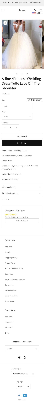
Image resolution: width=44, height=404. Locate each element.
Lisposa (24, 399)
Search (7, 252)
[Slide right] (27, 73)
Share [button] (7, 199)
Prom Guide (9, 301)
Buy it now (22, 143)
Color (4, 112)
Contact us (9, 285)
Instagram (9, 322)
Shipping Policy (11, 257)
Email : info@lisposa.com (15, 279)
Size (21, 100)
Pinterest (8, 327)
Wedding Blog (10, 290)
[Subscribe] (36, 348)
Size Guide (9, 274)
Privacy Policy (10, 263)
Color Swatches (11, 296)
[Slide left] (16, 73)
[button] (3, 10)
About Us (8, 317)
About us (8, 247)
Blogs (7, 333)
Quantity (5, 123)
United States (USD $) (20, 374)
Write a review (22, 220)
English (20, 386)
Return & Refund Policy (14, 268)
